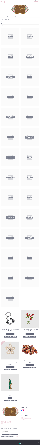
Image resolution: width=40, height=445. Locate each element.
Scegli (10, 397)
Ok (20, 443)
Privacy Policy (23, 419)
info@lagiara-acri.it (6, 418)
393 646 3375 (5, 420)
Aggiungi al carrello (10, 334)
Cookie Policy (23, 417)
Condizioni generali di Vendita (26, 418)
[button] (4, 1)
